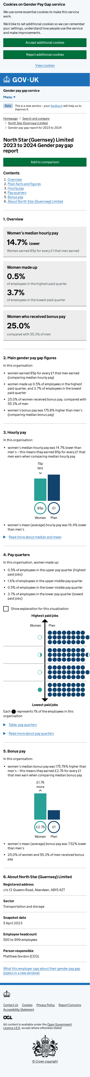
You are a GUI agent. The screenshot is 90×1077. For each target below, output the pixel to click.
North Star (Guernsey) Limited (28, 123)
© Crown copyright (45, 1061)
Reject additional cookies (45, 54)
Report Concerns (70, 1005)
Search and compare (35, 118)
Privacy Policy (45, 1005)
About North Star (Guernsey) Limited (35, 201)
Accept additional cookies (44, 42)
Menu (7, 97)
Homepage (10, 118)
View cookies (45, 65)
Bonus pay (15, 197)
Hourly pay (16, 188)
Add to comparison (58, 162)
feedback (57, 106)
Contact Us (10, 1005)
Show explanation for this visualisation (40, 609)
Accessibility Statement (18, 1009)
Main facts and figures (24, 184)
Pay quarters (17, 193)
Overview (15, 179)
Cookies (27, 1005)
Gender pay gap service (21, 90)
